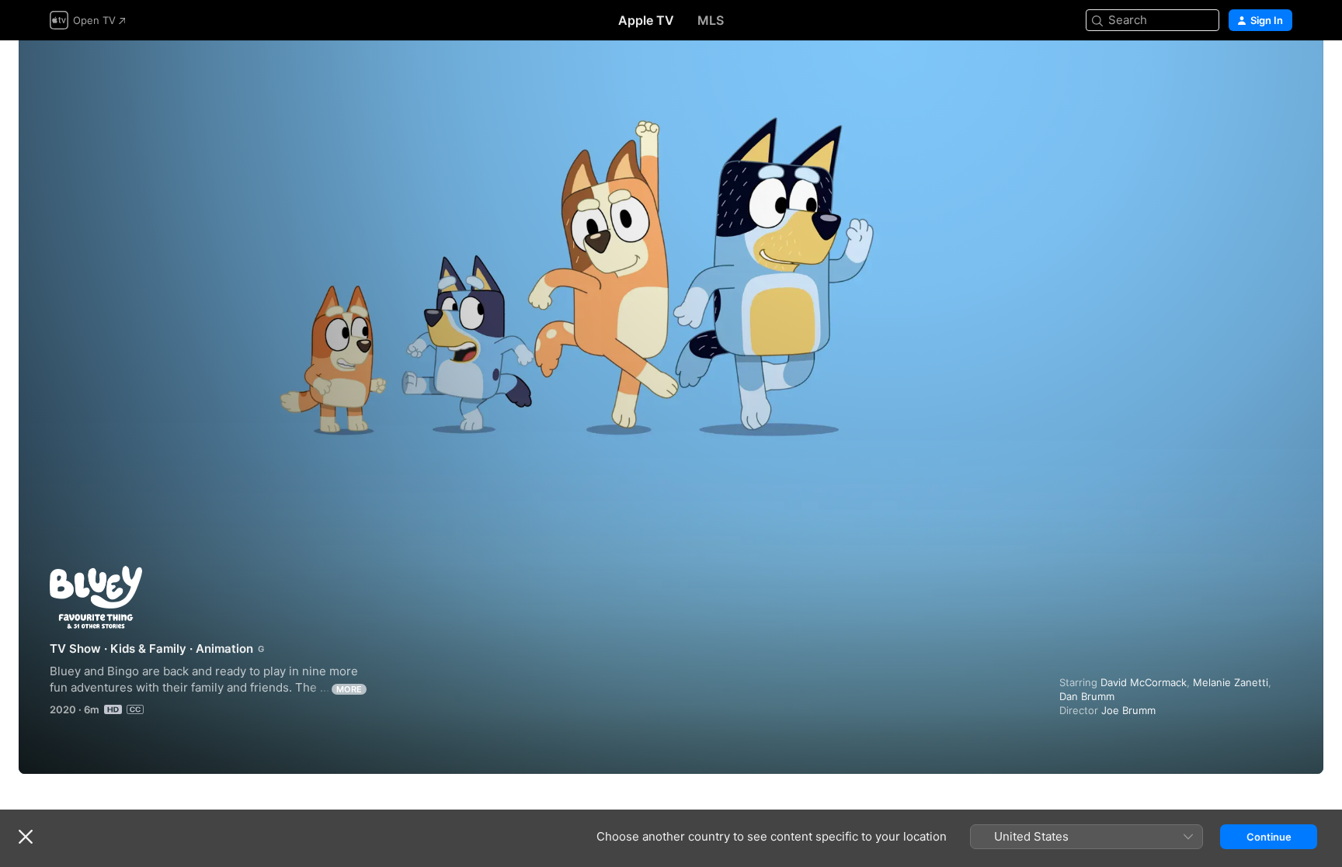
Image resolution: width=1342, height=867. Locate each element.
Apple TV (646, 20)
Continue (1269, 837)
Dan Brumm (1086, 696)
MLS (710, 20)
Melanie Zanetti (1230, 682)
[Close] (26, 837)
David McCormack (1143, 682)
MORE (349, 689)
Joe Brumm (1128, 710)
